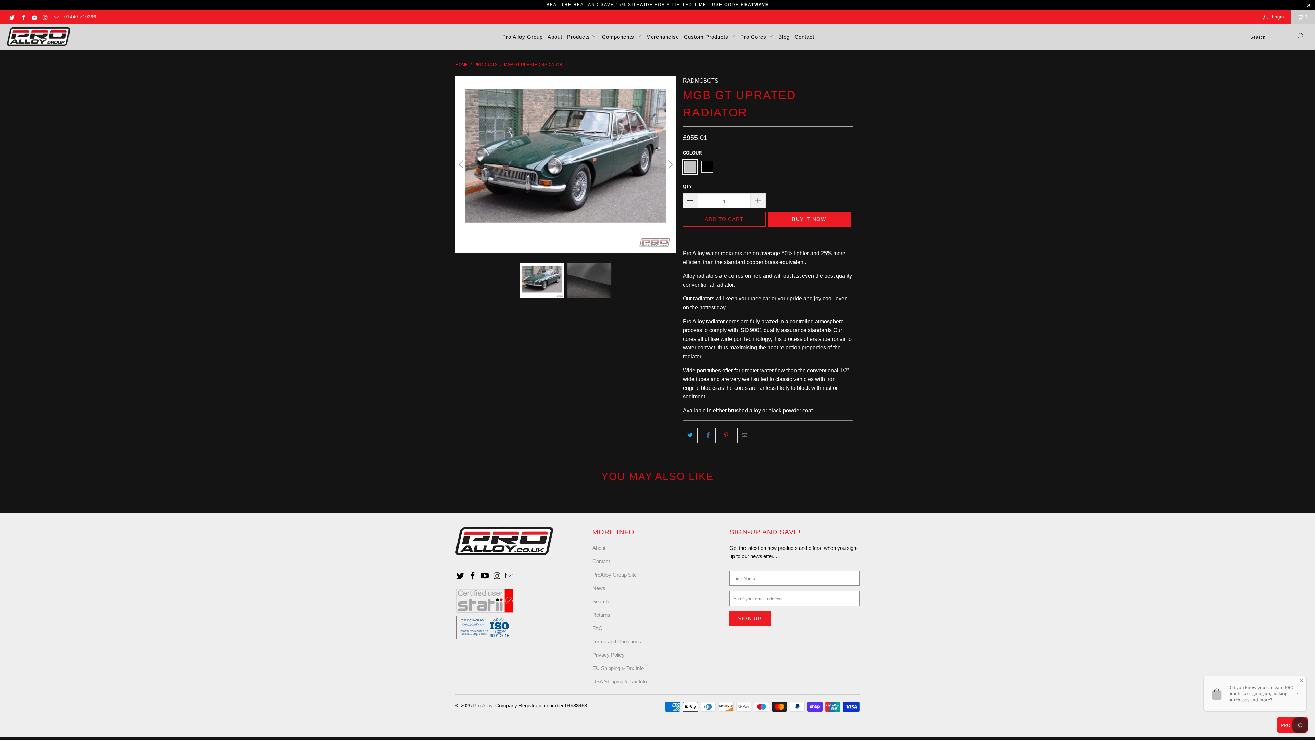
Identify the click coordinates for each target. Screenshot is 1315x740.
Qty (687, 186)
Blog (784, 37)
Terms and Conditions (616, 641)
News (598, 588)
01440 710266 (80, 17)
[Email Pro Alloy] (56, 17)
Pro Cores (754, 37)
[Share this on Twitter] (690, 435)
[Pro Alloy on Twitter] (12, 17)
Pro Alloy (482, 705)
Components (619, 37)
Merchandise (662, 37)
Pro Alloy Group (522, 37)
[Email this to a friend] (744, 435)
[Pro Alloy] (38, 37)
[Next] (669, 164)
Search (600, 601)
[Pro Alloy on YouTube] (34, 17)
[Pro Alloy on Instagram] (45, 17)
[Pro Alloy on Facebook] (23, 17)
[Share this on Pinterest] (726, 435)
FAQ (597, 628)
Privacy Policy (608, 655)
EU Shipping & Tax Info (618, 668)
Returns (601, 615)
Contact (804, 37)
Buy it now (809, 219)
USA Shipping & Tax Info (619, 681)
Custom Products (707, 37)
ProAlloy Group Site (614, 575)
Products (579, 37)
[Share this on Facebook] (708, 435)
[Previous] (462, 164)
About (555, 37)
